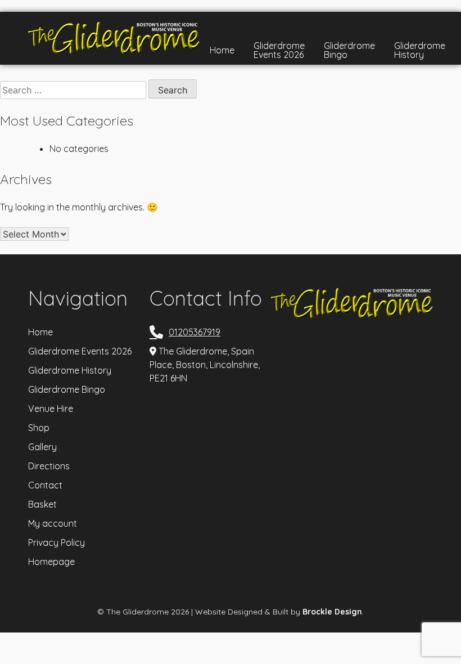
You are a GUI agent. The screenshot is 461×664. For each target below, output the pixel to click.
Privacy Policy (56, 542)
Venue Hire (50, 408)
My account (52, 523)
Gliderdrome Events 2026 (279, 50)
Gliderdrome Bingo (349, 50)
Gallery (42, 446)
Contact (45, 485)
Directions (49, 466)
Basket (42, 504)
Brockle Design (332, 612)
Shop (38, 427)
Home (222, 50)
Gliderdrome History (419, 50)
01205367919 (194, 332)
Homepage (51, 561)
